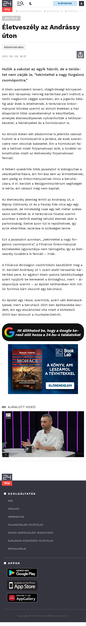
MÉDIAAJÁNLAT (17, 548)
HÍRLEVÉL (14, 508)
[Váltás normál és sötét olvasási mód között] (30, 3)
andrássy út (54, 11)
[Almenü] (20, 3)
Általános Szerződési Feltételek (30, 540)
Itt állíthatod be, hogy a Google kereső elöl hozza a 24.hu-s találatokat (47, 332)
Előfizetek (65, 3)
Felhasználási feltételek (25, 524)
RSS (10, 500)
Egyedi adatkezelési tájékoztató (30, 532)
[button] (81, 11)
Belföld (11, 18)
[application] (43, 434)
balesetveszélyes (30, 11)
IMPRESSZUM (16, 516)
